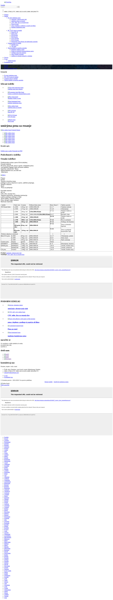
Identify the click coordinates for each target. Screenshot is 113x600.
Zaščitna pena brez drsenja (18, 52)
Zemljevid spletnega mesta (61, 382)
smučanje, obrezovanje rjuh (19, 19)
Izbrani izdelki (49, 382)
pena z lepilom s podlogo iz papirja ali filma (23, 25)
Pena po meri (15, 24)
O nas (6, 59)
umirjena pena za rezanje (18, 21)
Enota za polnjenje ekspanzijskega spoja (22, 51)
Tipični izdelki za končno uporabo (17, 48)
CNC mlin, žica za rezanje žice (20, 22)
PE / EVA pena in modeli (15, 30)
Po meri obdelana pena (14, 18)
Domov (6, 14)
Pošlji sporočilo (5, 385)
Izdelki (6, 16)
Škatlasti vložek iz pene (17, 49)
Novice (6, 57)
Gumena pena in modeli (14, 43)
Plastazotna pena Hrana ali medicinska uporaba (24, 41)
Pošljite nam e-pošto (6, 151)
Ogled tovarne (12, 60)
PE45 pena (14, 33)
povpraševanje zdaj (6, 345)
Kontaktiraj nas (8, 62)
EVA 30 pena (15, 38)
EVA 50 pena (15, 40)
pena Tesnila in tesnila (17, 54)
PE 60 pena (14, 35)
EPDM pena (14, 45)
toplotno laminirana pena (18, 27)
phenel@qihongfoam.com (11, 10)
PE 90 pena (14, 37)
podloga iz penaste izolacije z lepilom (21, 56)
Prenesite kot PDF (17, 151)
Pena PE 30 (14, 32)
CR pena (13, 46)
